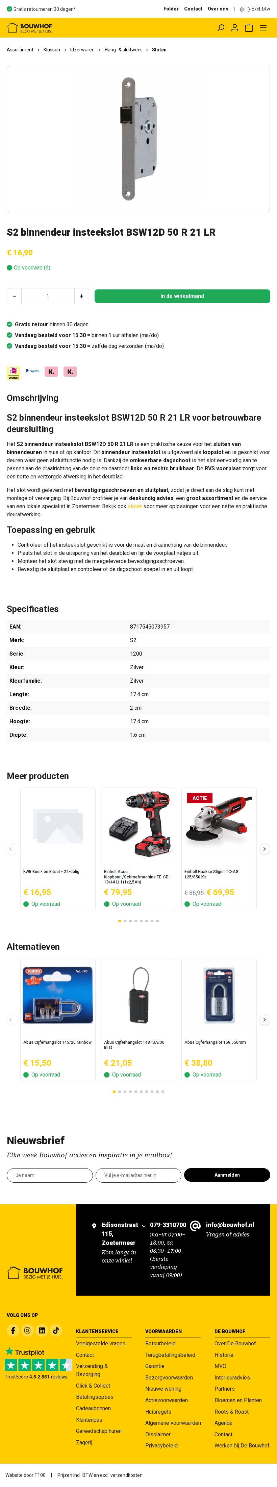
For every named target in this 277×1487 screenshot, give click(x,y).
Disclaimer (158, 1434)
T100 (40, 1475)
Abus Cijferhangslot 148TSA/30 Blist (134, 1045)
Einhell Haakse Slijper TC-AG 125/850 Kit (211, 874)
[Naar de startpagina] (59, 28)
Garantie (155, 1366)
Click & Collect (93, 1386)
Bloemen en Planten (238, 1400)
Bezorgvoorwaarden (169, 1377)
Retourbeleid (160, 1343)
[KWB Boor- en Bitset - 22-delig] (58, 824)
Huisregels (158, 1412)
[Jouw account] (235, 28)
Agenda (223, 1423)
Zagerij (84, 1442)
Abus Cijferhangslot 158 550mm (215, 1042)
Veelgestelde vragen (100, 1343)
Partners (225, 1389)
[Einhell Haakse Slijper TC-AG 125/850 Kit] (219, 824)
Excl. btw (261, 8)
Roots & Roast (232, 1412)
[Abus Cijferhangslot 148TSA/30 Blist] (138, 995)
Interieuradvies (232, 1377)
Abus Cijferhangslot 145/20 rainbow (57, 1042)
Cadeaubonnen (93, 1408)
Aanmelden (227, 1175)
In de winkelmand (182, 296)
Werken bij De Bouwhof (242, 1445)
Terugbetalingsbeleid (170, 1355)
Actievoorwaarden (166, 1400)
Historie (224, 1355)
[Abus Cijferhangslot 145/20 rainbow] (58, 995)
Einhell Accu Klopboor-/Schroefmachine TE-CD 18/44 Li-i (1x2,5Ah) (136, 876)
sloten (135, 506)
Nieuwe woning (163, 1389)
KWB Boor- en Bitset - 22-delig (51, 871)
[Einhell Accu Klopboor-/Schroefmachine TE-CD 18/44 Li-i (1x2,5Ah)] (138, 824)
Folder (171, 8)
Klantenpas (89, 1420)
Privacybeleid (161, 1445)
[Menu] (263, 28)
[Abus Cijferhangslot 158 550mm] (219, 995)
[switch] (245, 9)
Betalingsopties (95, 1397)
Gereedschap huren (99, 1431)
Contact (193, 8)
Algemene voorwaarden (173, 1423)
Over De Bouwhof (235, 1343)
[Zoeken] (220, 28)
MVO (220, 1366)
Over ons (218, 8)
